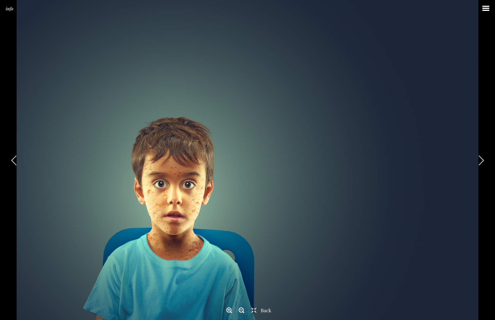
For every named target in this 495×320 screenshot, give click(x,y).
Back (266, 310)
